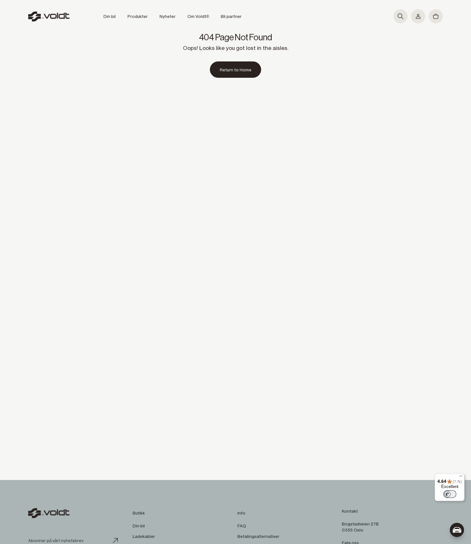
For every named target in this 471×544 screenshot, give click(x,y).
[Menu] (461, 477)
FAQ (241, 526)
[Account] (418, 16)
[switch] (449, 494)
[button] (400, 16)
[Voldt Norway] (49, 16)
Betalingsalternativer (258, 536)
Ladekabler (144, 536)
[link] (235, 69)
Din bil (139, 526)
